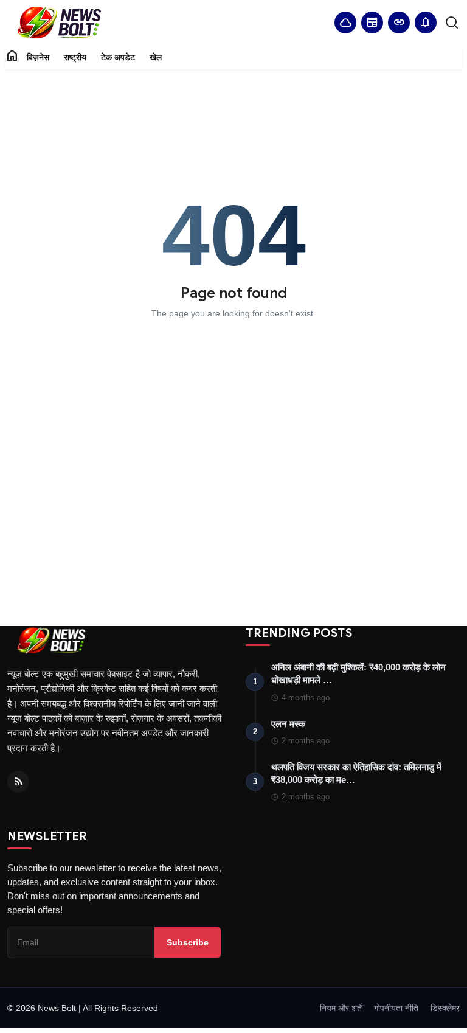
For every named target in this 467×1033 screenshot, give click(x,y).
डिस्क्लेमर (445, 1008)
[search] (452, 22)
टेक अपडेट (118, 57)
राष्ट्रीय (75, 57)
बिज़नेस (38, 57)
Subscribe (188, 942)
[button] (426, 22)
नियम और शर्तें (341, 1008)
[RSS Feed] (18, 782)
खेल (156, 57)
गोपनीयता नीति (396, 1008)
